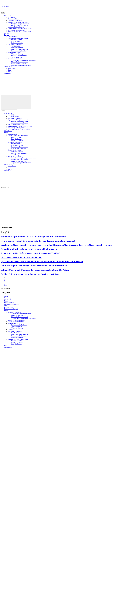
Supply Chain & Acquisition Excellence (19, 22)
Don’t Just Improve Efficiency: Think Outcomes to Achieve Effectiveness (34, 266)
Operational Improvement (15, 20)
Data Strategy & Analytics (18, 63)
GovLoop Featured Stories (11, 304)
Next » (6, 285)
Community (7, 298)
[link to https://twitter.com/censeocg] (14, 185)
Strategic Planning (16, 41)
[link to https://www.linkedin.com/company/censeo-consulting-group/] (68, 185)
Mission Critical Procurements (19, 62)
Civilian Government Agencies (16, 320)
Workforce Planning (17, 54)
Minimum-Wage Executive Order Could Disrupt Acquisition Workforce (33, 237)
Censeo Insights (12, 36)
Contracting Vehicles (13, 19)
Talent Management (16, 57)
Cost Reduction (15, 46)
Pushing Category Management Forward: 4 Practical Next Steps (30, 274)
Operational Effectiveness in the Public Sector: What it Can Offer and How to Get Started (42, 261)
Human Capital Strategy (14, 52)
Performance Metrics (17, 43)
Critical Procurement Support (19, 25)
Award (6, 296)
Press (5, 345)
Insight (6, 310)
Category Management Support (20, 23)
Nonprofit (10, 329)
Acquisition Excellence (14, 59)
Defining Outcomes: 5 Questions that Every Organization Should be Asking (35, 270)
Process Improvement (17, 47)
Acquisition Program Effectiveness (21, 65)
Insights (6, 35)
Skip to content (5, 6)
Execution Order (9, 302)
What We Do (8, 16)
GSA (5, 305)
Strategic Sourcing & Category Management (23, 60)
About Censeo (8, 66)
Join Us (10, 71)
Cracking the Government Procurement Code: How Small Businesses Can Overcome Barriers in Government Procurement (57, 245)
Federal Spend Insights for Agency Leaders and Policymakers (29, 249)
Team (9, 70)
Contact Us (7, 73)
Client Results (8, 33)
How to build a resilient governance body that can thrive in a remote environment (38, 241)
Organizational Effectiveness (19, 55)
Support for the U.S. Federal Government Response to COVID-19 (30, 253)
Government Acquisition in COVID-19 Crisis (21, 257)
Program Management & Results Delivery (19, 31)
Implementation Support (11, 309)
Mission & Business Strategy (16, 27)
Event (6, 301)
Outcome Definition (16, 39)
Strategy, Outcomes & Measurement (18, 38)
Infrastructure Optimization (18, 51)
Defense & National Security (16, 321)
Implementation (8, 307)
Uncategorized (8, 347)
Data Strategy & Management (16, 30)
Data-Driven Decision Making (19, 49)
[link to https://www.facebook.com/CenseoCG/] (41, 185)
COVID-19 (7, 299)
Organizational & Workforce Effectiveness (20, 28)
